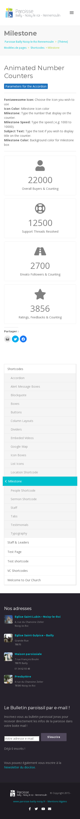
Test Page (14, 552)
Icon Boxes (18, 455)
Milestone (15, 481)
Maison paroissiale (28, 654)
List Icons (17, 464)
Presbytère (23, 676)
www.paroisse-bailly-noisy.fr (29, 801)
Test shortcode (18, 561)
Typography (19, 533)
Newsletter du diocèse (19, 767)
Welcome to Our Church (24, 580)
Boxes (15, 404)
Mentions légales (57, 801)
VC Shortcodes (17, 571)
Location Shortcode (24, 472)
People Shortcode (23, 490)
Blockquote (18, 395)
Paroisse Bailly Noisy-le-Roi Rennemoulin (29, 42)
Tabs (14, 516)
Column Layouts (22, 421)
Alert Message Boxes (25, 386)
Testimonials (19, 525)
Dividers (16, 429)
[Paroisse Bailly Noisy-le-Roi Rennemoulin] (33, 13)
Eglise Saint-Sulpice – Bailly (34, 635)
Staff (14, 508)
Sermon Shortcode (24, 499)
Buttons (16, 412)
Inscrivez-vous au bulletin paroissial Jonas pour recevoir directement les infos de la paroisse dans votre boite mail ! (38, 721)
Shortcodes (37, 48)
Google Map (19, 446)
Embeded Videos (22, 438)
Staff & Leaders (18, 542)
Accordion (18, 378)
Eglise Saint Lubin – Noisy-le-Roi (38, 616)
